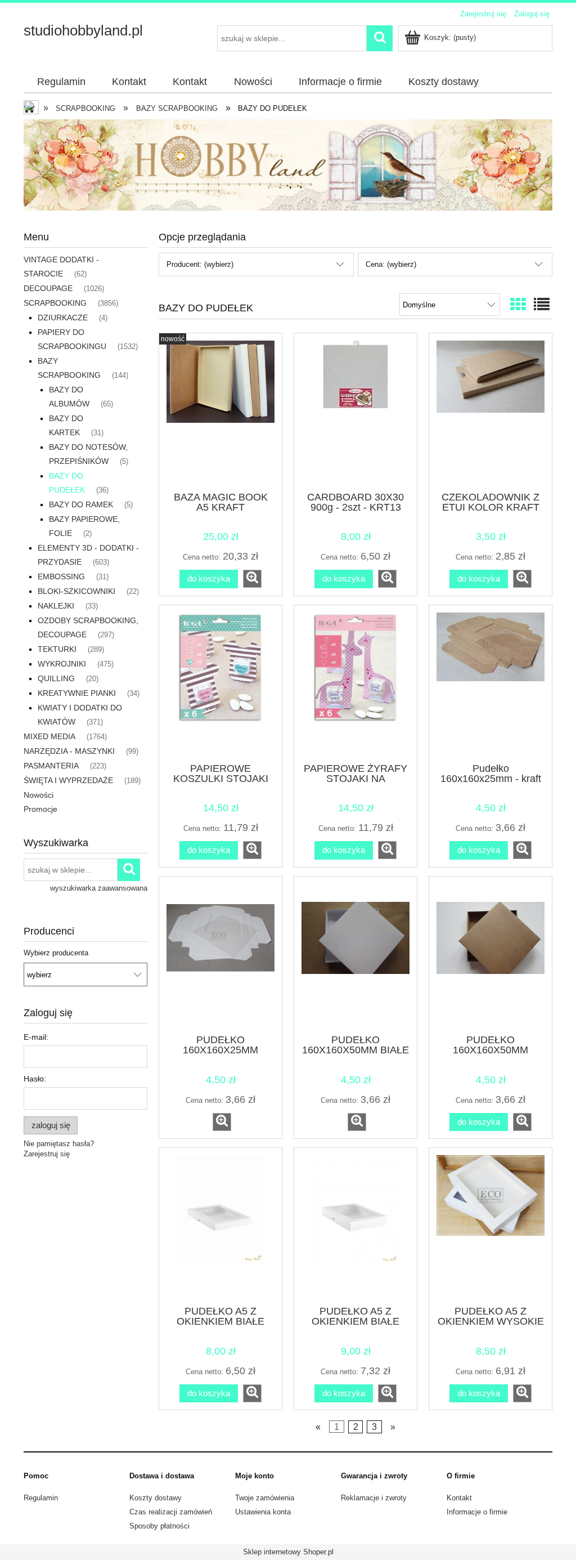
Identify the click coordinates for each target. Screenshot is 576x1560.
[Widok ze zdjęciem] (518, 305)
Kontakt (459, 1498)
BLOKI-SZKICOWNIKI (76, 591)
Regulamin (41, 1498)
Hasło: (35, 1078)
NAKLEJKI (56, 605)
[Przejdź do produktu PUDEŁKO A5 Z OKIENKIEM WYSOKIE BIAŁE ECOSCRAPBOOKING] (490, 1225)
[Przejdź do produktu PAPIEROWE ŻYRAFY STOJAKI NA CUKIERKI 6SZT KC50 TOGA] (356, 683)
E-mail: (36, 1037)
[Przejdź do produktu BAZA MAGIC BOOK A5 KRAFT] (220, 411)
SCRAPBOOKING (55, 302)
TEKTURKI (57, 649)
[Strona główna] (32, 108)
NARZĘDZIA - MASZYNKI (69, 751)
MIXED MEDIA (49, 736)
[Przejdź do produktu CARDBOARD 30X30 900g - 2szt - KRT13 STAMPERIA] (356, 411)
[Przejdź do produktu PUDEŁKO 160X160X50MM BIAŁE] (356, 954)
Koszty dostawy (155, 1498)
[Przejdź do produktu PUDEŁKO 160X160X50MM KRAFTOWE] (490, 954)
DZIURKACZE (63, 317)
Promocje (40, 808)
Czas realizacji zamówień (170, 1512)
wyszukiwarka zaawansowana (98, 888)
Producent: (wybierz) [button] (199, 264)
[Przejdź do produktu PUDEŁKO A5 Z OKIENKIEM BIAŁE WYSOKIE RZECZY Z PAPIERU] (356, 1225)
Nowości (38, 794)
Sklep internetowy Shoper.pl (288, 1552)
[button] (252, 579)
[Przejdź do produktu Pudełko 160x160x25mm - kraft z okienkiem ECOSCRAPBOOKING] (490, 683)
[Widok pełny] (542, 305)
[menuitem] (61, 82)
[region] (288, 165)
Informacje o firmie (477, 1512)
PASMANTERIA (51, 765)
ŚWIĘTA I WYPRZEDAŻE (68, 780)
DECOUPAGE (48, 288)
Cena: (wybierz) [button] (391, 264)
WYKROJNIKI (62, 663)
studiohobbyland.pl (83, 30)
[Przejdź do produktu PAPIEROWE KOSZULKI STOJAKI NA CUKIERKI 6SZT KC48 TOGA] (220, 683)
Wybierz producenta (56, 953)
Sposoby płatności (159, 1526)
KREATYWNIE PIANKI (77, 693)
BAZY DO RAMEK (81, 504)
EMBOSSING (61, 576)
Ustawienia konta (263, 1512)
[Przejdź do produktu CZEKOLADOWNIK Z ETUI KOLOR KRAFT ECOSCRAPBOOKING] (490, 411)
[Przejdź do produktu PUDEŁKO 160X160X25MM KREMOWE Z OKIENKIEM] (220, 954)
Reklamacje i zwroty (374, 1498)
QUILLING (56, 678)
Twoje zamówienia (264, 1498)
